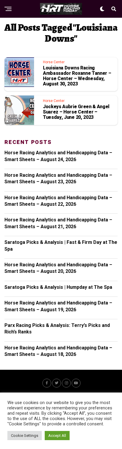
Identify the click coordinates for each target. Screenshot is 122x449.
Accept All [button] (57, 435)
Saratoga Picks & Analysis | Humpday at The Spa (58, 287)
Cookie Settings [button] (24, 435)
